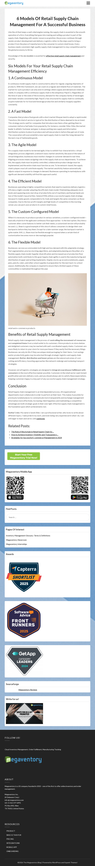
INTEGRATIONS (13, 843)
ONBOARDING (12, 851)
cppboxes (40, 418)
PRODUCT (10, 831)
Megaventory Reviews (27, 690)
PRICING (10, 839)
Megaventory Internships (16, 544)
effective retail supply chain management (63, 56)
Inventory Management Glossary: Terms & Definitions (28, 535)
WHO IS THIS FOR (13, 835)
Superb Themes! (71, 862)
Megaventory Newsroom (16, 540)
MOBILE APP (11, 847)
